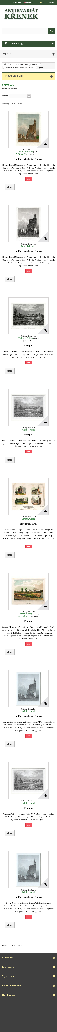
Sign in (51, 2)
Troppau (28, 345)
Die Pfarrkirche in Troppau (28, 159)
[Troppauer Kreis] (28, 496)
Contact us (17, 2)
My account (8, 976)
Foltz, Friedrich (25, 151)
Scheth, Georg (28, 519)
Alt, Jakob (23, 616)
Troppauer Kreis (28, 523)
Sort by (5, 95)
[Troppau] (28, 316)
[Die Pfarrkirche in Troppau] (28, 129)
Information (14, 76)
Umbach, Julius (25, 338)
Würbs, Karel (23, 154)
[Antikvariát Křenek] (28, 14)
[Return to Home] (5, 64)
